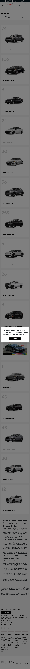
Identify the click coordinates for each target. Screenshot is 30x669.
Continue (15, 338)
